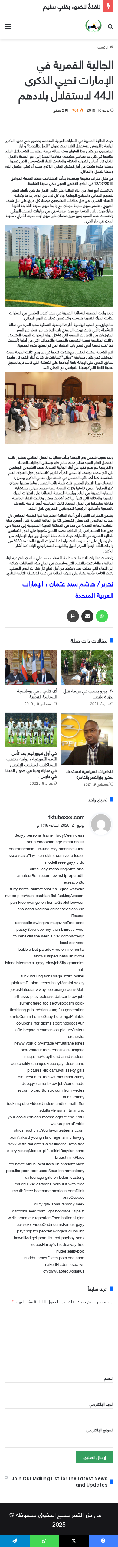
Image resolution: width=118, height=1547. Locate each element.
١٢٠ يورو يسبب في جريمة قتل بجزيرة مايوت (88, 693)
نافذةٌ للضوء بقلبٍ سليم (71, 6)
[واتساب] (102, 616)
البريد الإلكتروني (101, 1403)
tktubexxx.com (66, 816)
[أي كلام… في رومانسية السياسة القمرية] (31, 667)
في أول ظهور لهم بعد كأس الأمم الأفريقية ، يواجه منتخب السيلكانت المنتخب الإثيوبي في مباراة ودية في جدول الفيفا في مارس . (31, 764)
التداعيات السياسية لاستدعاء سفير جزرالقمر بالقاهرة (89, 773)
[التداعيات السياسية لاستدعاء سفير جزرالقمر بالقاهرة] (87, 739)
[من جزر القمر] (93, 26)
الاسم (108, 1378)
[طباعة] (73, 616)
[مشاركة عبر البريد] (87, 616)
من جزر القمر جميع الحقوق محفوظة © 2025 (55, 1518)
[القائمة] (8, 28)
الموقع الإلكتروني (100, 1429)
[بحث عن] (110, 28)
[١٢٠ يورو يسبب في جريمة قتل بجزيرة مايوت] (87, 667)
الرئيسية (103, 46)
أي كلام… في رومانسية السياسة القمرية (37, 693)
